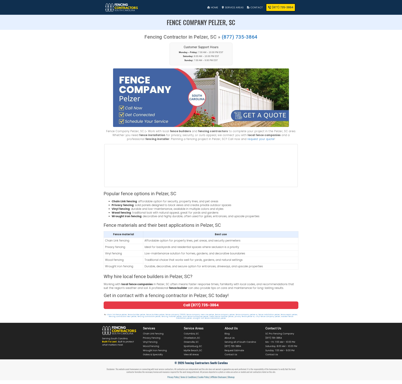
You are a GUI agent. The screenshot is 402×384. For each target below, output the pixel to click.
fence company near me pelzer (200, 315)
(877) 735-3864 (240, 37)
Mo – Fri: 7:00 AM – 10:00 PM (280, 342)
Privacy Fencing (151, 337)
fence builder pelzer (136, 315)
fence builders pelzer (155, 315)
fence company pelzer (225, 315)
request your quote (260, 139)
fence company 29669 (176, 315)
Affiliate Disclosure (218, 377)
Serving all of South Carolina (240, 342)
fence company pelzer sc (247, 315)
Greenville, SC (191, 342)
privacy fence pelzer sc (245, 316)
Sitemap (231, 377)
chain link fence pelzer (117, 315)
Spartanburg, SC (193, 346)
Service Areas (234, 7)
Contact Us (231, 354)
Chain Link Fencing (153, 333)
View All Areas (191, 354)
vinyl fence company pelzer (268, 316)
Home (214, 7)
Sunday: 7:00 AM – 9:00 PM (279, 350)
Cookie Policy (203, 377)
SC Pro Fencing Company (279, 333)
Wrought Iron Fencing (155, 350)
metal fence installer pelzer (221, 316)
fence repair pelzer (289, 315)
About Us (230, 337)
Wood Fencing (151, 346)
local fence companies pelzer (196, 316)
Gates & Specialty (153, 354)
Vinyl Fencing (150, 342)
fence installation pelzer (269, 315)
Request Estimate (234, 350)
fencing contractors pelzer (149, 316)
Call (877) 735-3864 (201, 305)
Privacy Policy (173, 377)
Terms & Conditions (188, 377)
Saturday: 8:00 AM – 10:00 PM (281, 346)
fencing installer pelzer (172, 316)
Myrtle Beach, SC (193, 350)
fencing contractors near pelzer (123, 316)
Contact (256, 7)
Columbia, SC (191, 333)
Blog (227, 333)
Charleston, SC (192, 337)
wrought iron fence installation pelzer (209, 318)
